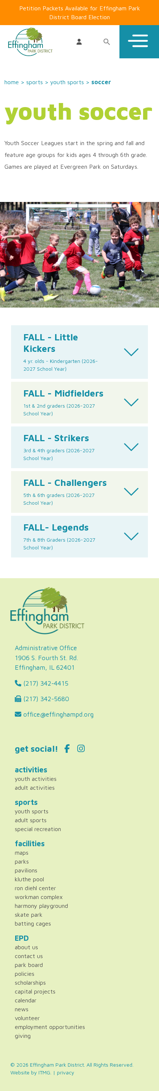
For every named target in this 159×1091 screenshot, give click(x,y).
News (21, 1009)
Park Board (29, 964)
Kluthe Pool (29, 879)
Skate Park (29, 914)
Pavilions (26, 870)
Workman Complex (39, 896)
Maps (21, 852)
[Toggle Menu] (139, 42)
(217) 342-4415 (44, 683)
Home (11, 82)
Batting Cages (33, 923)
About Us (26, 947)
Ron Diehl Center (35, 888)
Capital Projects (35, 991)
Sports (34, 82)
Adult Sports (31, 820)
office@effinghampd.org (57, 714)
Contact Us (29, 956)
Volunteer (27, 1018)
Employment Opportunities (50, 1026)
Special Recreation (38, 829)
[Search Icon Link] (106, 41)
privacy (65, 1072)
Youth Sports (67, 82)
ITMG (44, 1072)
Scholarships (30, 982)
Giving (23, 1035)
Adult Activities (35, 787)
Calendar (26, 1000)
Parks (22, 861)
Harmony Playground (41, 905)
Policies (24, 973)
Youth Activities (36, 778)
